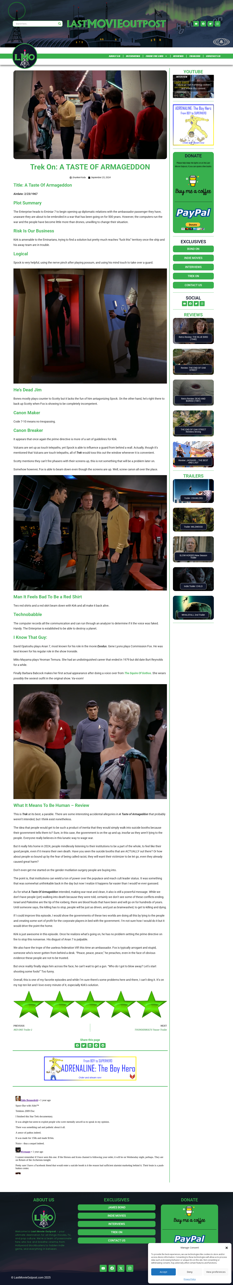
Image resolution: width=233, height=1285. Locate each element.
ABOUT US (114, 56)
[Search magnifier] (59, 23)
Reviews (193, 314)
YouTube (193, 71)
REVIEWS (178, 56)
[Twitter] (210, 24)
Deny (190, 1271)
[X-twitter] (120, 1268)
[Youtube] (196, 24)
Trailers (193, 476)
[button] (226, 1247)
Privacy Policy (190, 1279)
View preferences (216, 1271)
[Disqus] (90, 1134)
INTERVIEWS (133, 56)
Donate (193, 155)
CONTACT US (213, 56)
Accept (163, 1271)
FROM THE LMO (154, 56)
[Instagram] (217, 24)
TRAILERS (194, 56)
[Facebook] (203, 24)
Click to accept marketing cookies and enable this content (193, 86)
